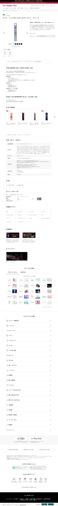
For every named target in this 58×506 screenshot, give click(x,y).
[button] (54, 117)
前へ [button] (4, 33)
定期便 (19, 8)
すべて (32, 5)
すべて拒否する (44, 504)
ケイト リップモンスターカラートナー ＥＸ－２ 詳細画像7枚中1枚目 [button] (9, 44)
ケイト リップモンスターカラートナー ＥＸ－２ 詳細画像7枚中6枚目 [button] (19, 44)
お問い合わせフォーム (19, 459)
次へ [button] (27, 33)
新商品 (22, 8)
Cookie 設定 (38, 504)
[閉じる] (57, 504)
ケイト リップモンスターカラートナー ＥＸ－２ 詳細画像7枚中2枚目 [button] (11, 44)
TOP (3, 10)
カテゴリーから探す (13, 8)
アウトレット (26, 8)
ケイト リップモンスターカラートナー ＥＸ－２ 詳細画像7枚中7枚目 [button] (21, 44)
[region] (29, 504)
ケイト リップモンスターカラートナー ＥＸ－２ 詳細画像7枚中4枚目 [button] (15, 44)
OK (50, 504)
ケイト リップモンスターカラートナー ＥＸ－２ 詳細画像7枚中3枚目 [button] (13, 44)
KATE (6, 10)
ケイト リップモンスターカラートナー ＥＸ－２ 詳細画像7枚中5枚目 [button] (17, 44)
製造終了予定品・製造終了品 (34, 8)
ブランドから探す (6, 8)
